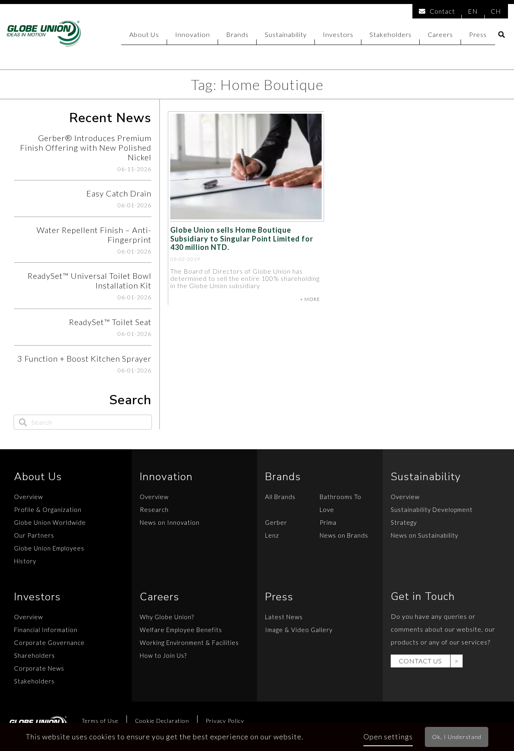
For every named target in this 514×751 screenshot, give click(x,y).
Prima (328, 522)
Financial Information (46, 629)
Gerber (276, 522)
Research (154, 509)
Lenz (272, 535)
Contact (442, 11)
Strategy (404, 522)
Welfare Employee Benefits (181, 629)
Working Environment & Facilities (189, 642)
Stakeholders (390, 34)
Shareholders (34, 655)
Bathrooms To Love (340, 503)
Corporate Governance (49, 642)
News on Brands (344, 535)
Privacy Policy (225, 720)
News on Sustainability (424, 535)
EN (473, 11)
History (25, 561)
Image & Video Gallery (298, 629)
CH (496, 11)
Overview (28, 496)
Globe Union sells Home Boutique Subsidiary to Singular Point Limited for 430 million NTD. (241, 238)
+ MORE (310, 299)
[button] (501, 34)
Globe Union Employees (49, 548)
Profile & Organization (48, 509)
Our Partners (34, 535)
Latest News (284, 616)
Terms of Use (100, 720)
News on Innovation (170, 522)
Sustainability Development (432, 509)
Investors (338, 34)
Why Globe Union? (167, 616)
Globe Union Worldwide (50, 522)
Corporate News (39, 668)
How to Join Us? (163, 655)
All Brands (280, 496)
